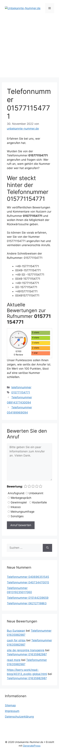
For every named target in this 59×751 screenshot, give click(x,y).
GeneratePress (31, 745)
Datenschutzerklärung (19, 716)
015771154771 (20, 392)
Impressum (12, 711)
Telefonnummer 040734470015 (28, 582)
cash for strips (16, 640)
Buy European (16, 630)
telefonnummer (21, 387)
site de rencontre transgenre (25, 650)
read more (13, 660)
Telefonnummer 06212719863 (27, 603)
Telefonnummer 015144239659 (28, 597)
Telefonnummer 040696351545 (28, 576)
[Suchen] (47, 548)
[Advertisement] (29, 47)
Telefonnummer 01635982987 (27, 654)
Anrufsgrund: (16, 493)
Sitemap (10, 705)
